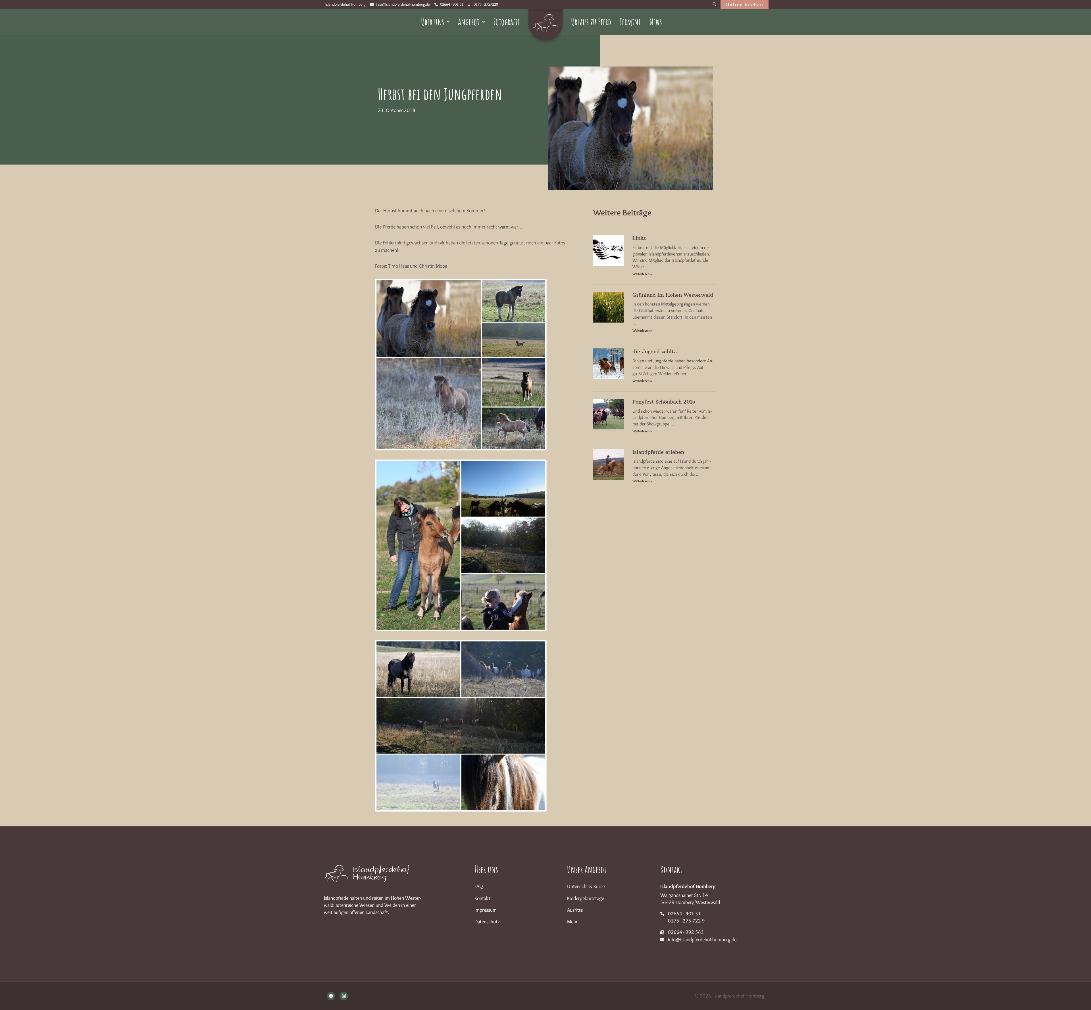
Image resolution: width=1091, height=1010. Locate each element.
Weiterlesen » (642, 274)
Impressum (485, 910)
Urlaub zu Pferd (591, 22)
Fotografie (506, 22)
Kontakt (482, 898)
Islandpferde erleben (658, 452)
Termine (630, 22)
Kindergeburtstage (585, 898)
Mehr (572, 921)
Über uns (432, 22)
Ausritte (575, 910)
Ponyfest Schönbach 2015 (663, 401)
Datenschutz (487, 921)
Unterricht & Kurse (586, 886)
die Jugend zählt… (655, 351)
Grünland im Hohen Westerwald (672, 295)
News (655, 22)
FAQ (478, 886)
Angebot (468, 22)
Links (639, 238)
